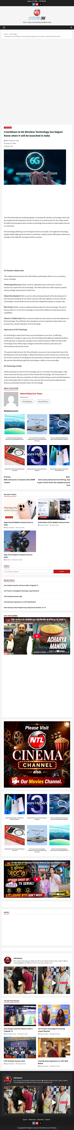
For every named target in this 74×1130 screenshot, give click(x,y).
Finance (42, 1023)
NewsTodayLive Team (12, 140)
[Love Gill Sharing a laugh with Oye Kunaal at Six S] (53, 983)
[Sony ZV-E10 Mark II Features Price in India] (20, 541)
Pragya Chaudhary (10, 527)
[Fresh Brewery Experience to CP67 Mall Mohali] (54, 1047)
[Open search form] (71, 27)
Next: (53, 481)
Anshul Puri (8, 560)
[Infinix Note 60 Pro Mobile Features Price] (54, 509)
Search (6, 566)
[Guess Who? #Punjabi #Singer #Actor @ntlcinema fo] (20, 983)
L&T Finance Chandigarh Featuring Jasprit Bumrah (21, 591)
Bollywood (32, 1119)
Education (40, 1119)
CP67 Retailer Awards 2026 (13, 596)
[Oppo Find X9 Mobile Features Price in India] (20, 509)
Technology (7, 127)
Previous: (19, 480)
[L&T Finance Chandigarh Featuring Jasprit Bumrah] (54, 1015)
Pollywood (9, 1023)
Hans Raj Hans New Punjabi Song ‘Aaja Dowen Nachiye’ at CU (25, 607)
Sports (25, 1119)
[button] (4, 27)
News (7, 1056)
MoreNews (43, 1128)
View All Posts (43, 401)
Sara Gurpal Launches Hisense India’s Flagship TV (21, 585)
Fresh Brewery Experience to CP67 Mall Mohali (20, 602)
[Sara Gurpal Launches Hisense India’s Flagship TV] (20, 1015)
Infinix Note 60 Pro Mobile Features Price (53, 522)
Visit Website (27, 401)
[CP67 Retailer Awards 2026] (20, 1047)
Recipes (42, 1056)
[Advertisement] (37, 55)
